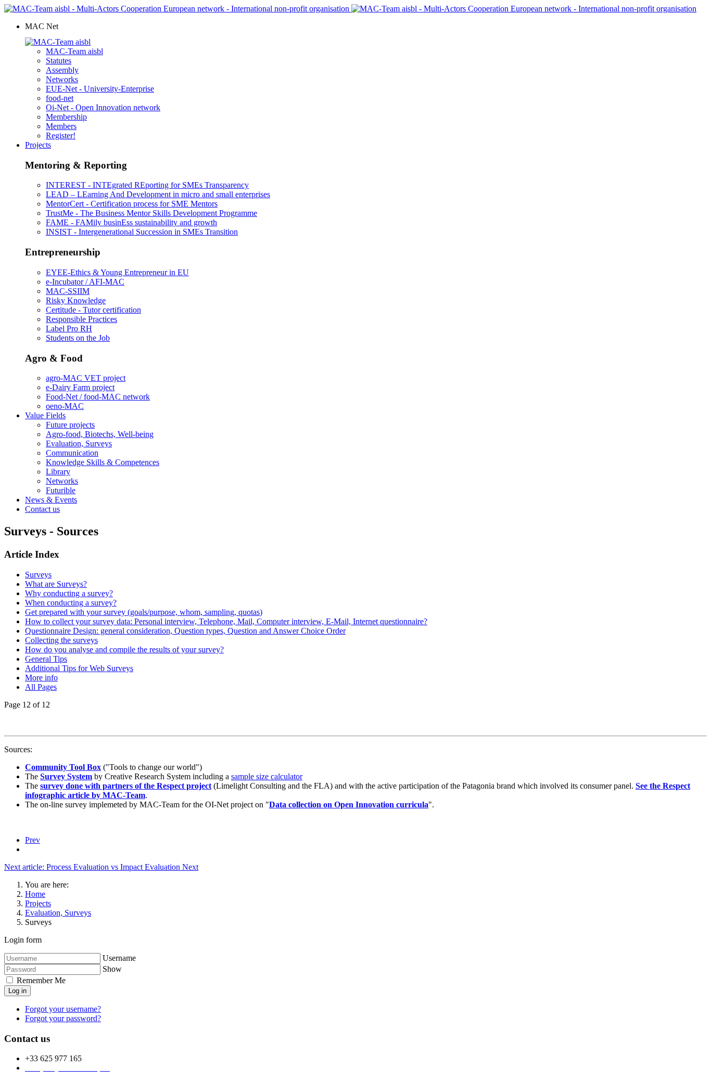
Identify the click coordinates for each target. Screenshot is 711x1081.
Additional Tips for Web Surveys (79, 668)
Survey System (66, 776)
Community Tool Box (63, 767)
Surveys (38, 574)
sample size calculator (266, 776)
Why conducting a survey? (69, 593)
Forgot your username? (63, 1009)
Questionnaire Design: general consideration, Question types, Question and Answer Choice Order (185, 630)
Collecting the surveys (61, 640)
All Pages (41, 687)
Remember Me (40, 980)
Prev (32, 839)
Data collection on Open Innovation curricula (348, 804)
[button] (41, 26)
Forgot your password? (63, 1018)
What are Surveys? (56, 584)
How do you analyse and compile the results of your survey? (124, 649)
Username (119, 958)
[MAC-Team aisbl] (58, 41)
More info (41, 677)
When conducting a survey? (71, 602)
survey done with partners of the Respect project (125, 785)
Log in (17, 991)
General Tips (46, 658)
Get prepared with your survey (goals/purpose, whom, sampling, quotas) (143, 612)
